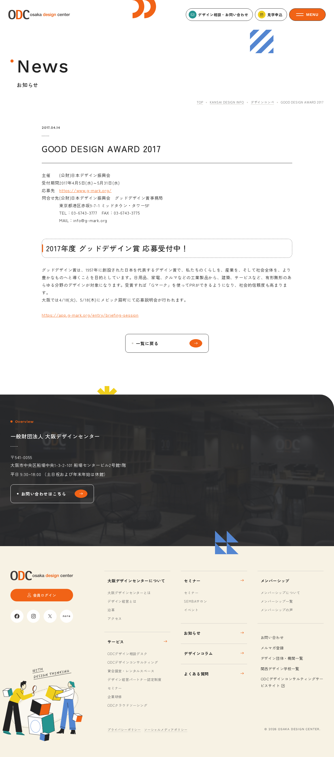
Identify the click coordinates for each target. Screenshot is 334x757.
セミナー (115, 688)
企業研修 (115, 696)
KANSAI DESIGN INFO (227, 102)
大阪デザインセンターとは (129, 592)
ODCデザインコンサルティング (133, 662)
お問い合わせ (272, 637)
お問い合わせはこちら (43, 494)
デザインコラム (198, 653)
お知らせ (192, 633)
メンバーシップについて (280, 592)
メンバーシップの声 (277, 609)
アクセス (115, 618)
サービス (116, 641)
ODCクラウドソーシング (127, 705)
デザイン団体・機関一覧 (282, 658)
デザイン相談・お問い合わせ (223, 14)
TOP (200, 102)
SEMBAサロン (195, 601)
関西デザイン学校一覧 (280, 668)
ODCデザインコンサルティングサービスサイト (292, 682)
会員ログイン (44, 595)
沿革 (111, 609)
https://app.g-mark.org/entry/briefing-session (90, 315)
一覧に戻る (147, 343)
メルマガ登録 (272, 647)
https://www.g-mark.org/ (85, 190)
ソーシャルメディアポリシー (165, 729)
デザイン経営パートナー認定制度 (135, 679)
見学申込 (275, 14)
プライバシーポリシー (124, 729)
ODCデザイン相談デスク (127, 653)
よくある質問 (196, 673)
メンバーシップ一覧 (277, 601)
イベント (191, 609)
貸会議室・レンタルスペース (131, 670)
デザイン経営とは (122, 601)
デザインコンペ (262, 102)
